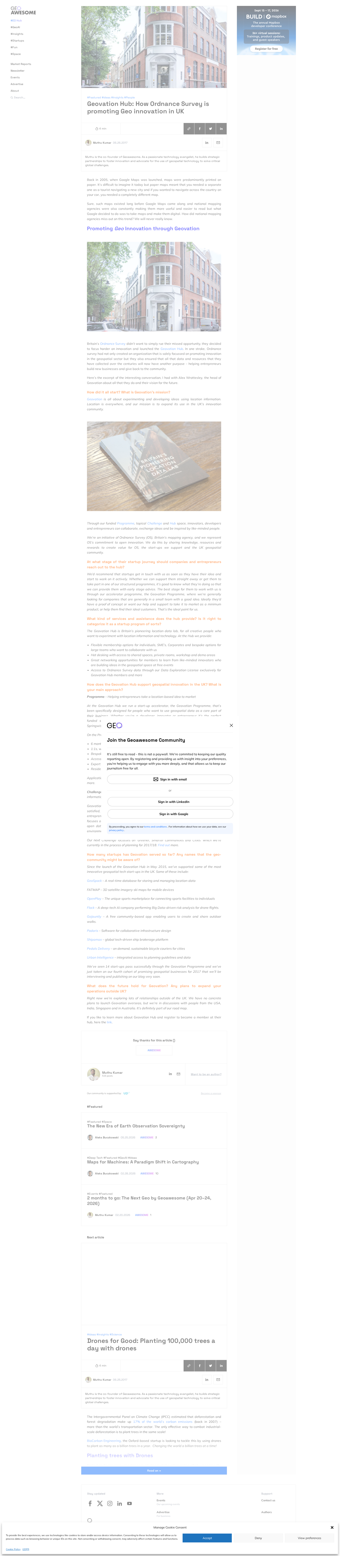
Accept (207, 1538)
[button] (332, 1527)
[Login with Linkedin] (170, 801)
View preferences (309, 1538)
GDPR (25, 1549)
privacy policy (116, 830)
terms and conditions (155, 826)
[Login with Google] (170, 814)
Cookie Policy (13, 1549)
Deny (258, 1538)
